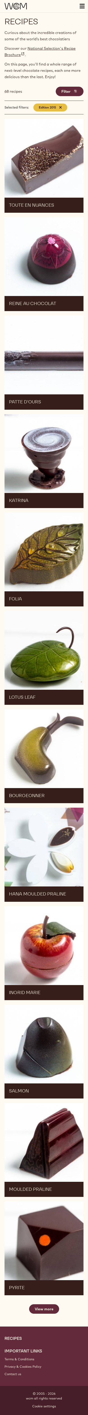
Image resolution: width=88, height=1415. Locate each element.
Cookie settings (44, 1406)
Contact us (13, 1374)
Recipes (13, 1338)
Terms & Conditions (19, 1359)
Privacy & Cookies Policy (23, 1367)
